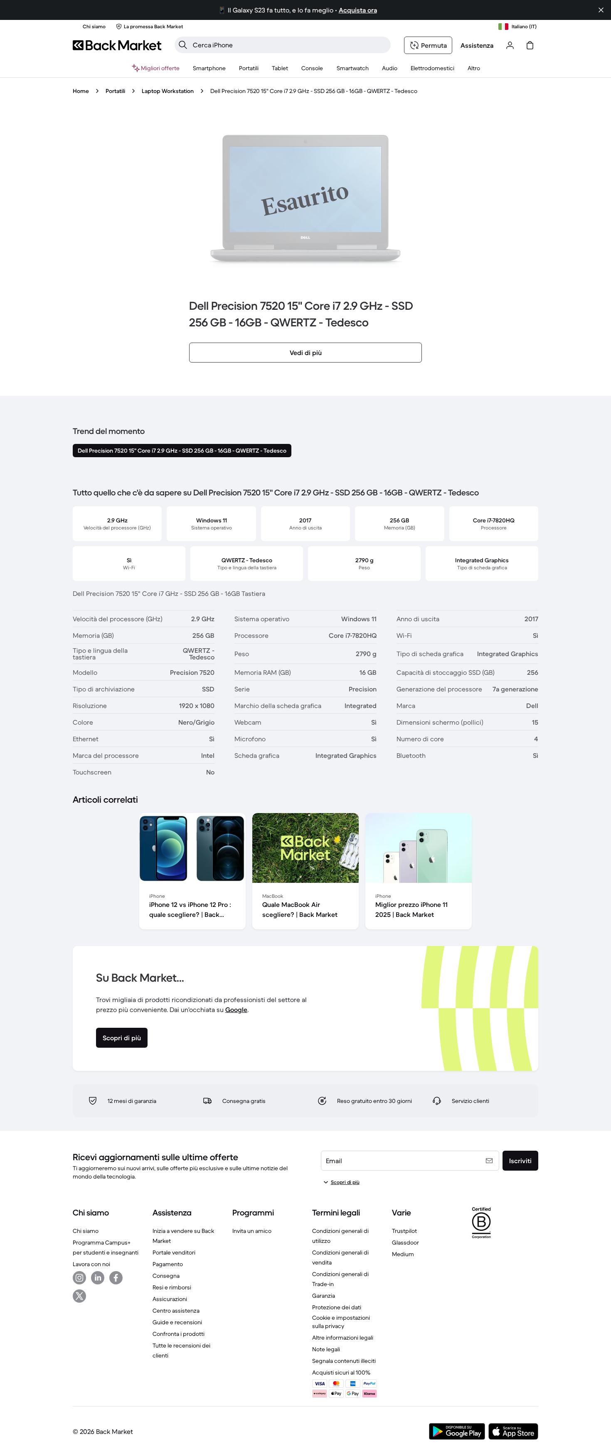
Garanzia (323, 1295)
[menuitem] (209, 68)
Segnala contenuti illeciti (344, 1361)
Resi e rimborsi (172, 1287)
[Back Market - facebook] (116, 1277)
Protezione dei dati (336, 1307)
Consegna (166, 1275)
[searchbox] (289, 45)
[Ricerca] (183, 44)
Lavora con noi (91, 1264)
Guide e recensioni (177, 1322)
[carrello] (530, 45)
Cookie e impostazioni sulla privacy (341, 1322)
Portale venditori (174, 1252)
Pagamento (168, 1264)
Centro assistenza (176, 1310)
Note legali (326, 1349)
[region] (305, 873)
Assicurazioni (170, 1299)
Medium (403, 1254)
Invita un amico (251, 1231)
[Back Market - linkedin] (97, 1277)
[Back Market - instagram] (79, 1277)
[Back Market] (117, 45)
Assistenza (477, 45)
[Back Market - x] (79, 1296)
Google (236, 1009)
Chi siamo (86, 1231)
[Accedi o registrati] (510, 45)
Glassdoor (405, 1242)
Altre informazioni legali (342, 1337)
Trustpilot (404, 1231)
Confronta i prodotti (178, 1334)
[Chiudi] (601, 10)
